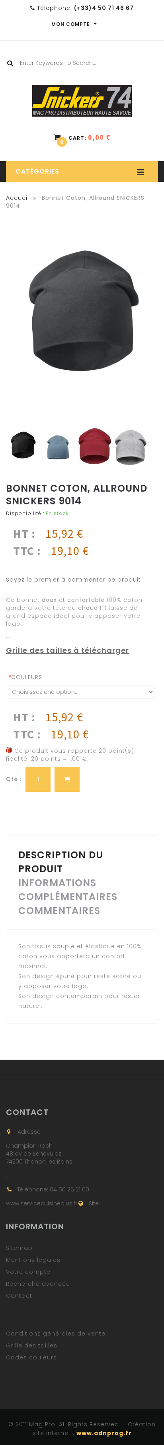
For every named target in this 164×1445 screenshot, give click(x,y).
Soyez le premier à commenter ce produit (73, 580)
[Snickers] (82, 90)
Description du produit (60, 861)
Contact (19, 1296)
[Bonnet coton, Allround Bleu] (59, 446)
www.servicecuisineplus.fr (41, 1203)
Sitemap (19, 1248)
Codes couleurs (31, 1357)
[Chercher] (12, 63)
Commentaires (59, 910)
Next (142, 447)
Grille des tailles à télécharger (67, 650)
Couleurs (25, 677)
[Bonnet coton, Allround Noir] (23, 446)
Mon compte (71, 24)
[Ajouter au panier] (67, 779)
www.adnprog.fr (104, 1433)
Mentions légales (33, 1260)
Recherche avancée (38, 1284)
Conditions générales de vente (55, 1334)
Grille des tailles (31, 1345)
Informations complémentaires (67, 889)
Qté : (13, 779)
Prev (11, 447)
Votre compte (28, 1272)
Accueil (17, 198)
